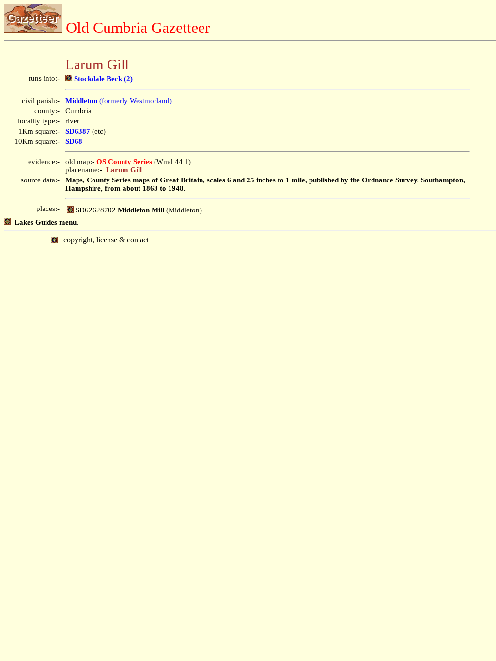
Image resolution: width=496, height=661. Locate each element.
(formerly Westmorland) (118, 101)
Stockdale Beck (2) (102, 79)
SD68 (73, 141)
